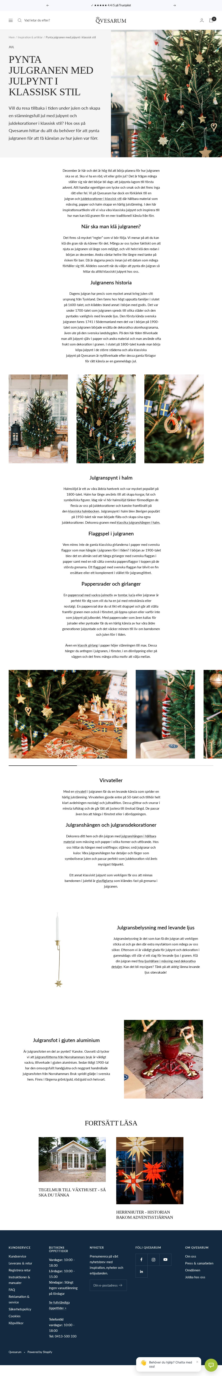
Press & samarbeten (199, 1263)
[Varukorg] (211, 20)
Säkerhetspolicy (20, 1309)
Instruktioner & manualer (19, 1280)
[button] (211, 1365)
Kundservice (17, 1256)
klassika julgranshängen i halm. (138, 522)
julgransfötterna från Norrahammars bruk (63, 1057)
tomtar (122, 595)
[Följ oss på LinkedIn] (141, 1271)
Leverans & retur (20, 1263)
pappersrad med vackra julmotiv (90, 595)
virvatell (81, 791)
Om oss (190, 1256)
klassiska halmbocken (83, 511)
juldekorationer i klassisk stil (101, 199)
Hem (12, 37)
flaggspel (99, 567)
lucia (132, 595)
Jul (11, 47)
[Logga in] (202, 20)
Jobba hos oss (195, 1277)
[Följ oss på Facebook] (141, 1260)
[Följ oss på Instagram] (153, 1260)
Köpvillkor (16, 1323)
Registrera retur (20, 1270)
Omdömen (192, 1270)
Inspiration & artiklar (30, 37)
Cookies (15, 1316)
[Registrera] (120, 1285)
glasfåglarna (104, 881)
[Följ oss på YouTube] (165, 1260)
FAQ (12, 1290)
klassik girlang (88, 645)
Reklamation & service (19, 1299)
